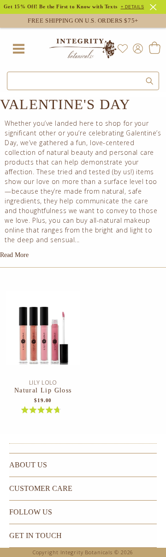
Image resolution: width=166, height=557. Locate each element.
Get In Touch (35, 535)
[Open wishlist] (122, 48)
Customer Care (40, 488)
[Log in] (136, 48)
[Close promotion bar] (154, 6)
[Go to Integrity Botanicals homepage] (83, 48)
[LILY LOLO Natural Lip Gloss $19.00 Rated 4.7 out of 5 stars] (43, 335)
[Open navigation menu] (18, 48)
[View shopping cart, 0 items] (154, 48)
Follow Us (30, 512)
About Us (28, 465)
